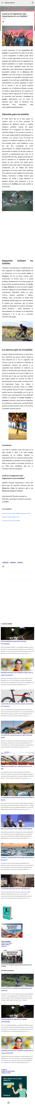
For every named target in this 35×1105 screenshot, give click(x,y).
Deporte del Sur (10, 2)
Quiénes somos (6, 1073)
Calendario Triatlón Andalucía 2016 (10, 517)
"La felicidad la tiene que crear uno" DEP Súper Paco (15, 888)
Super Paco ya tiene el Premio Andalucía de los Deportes (16, 828)
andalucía (5, 562)
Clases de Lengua (6, 943)
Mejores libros (5, 944)
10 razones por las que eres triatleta (11, 520)
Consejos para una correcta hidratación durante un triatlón (16, 513)
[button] (3, 22)
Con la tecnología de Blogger (19, 1102)
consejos (13, 562)
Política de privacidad (7, 1071)
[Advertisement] (17, 233)
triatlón (20, 562)
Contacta (4, 1069)
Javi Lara (4, 946)
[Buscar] (33, 3)
